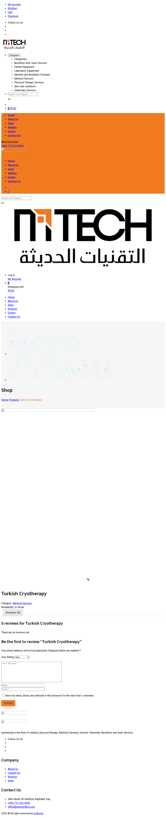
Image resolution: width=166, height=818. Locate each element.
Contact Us (14, 135)
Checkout (13, 16)
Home (11, 115)
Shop (11, 123)
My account (14, 4)
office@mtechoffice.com (21, 806)
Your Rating (7, 657)
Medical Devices (22, 603)
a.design (38, 813)
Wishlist (12, 8)
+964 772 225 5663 (12, 145)
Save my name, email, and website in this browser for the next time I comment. (49, 695)
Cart (10, 12)
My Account (14, 279)
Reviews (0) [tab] (13, 612)
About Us (13, 119)
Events (11, 131)
